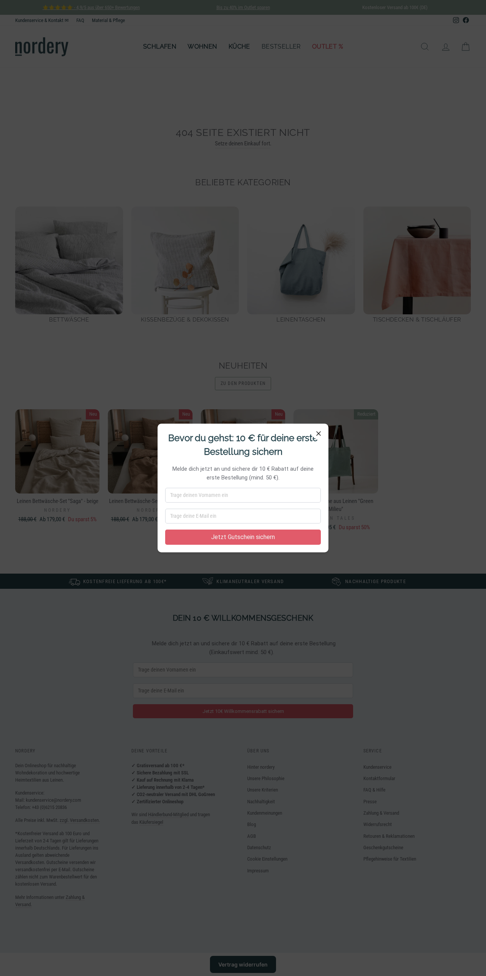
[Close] (318, 433)
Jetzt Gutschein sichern (243, 537)
